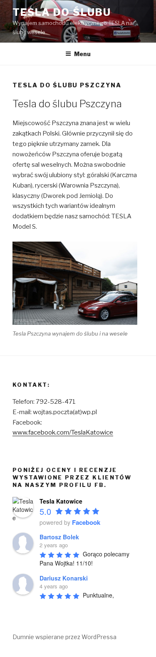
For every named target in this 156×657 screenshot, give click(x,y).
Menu (82, 53)
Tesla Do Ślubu (61, 12)
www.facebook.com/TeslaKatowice (62, 432)
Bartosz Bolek (59, 537)
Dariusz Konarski (64, 578)
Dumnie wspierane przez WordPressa (64, 636)
